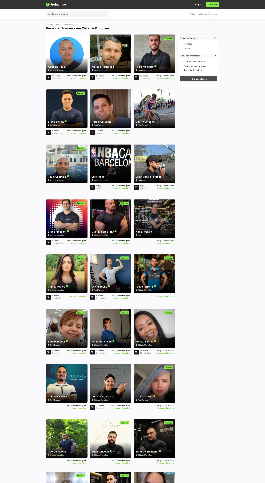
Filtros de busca (188, 38)
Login (198, 4)
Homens (213, 14)
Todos (192, 14)
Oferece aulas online (193, 61)
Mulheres (203, 14)
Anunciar (212, 4)
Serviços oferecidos (190, 56)
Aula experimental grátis (195, 66)
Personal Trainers (53, 24)
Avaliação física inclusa (194, 70)
